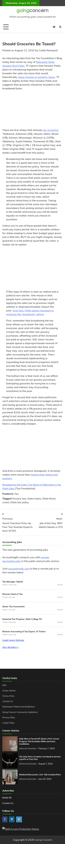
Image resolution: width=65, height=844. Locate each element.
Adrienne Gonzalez (28, 748)
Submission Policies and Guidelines (18, 706)
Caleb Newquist (48, 50)
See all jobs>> (10, 647)
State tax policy (19, 502)
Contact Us (7, 701)
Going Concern (43, 839)
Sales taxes (34, 498)
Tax (16, 493)
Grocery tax (19, 498)
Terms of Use (8, 696)
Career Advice (9, 690)
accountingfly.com (18, 568)
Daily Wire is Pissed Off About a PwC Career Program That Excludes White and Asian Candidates (39, 741)
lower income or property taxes (36, 77)
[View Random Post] (54, 27)
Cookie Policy (8, 723)
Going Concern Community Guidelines (20, 712)
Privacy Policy (8, 717)
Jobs (4, 685)
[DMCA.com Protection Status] (20, 828)
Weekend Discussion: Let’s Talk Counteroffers (40, 774)
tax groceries (50, 130)
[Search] (60, 27)
